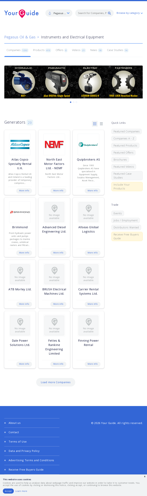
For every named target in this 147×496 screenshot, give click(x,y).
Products (41, 50)
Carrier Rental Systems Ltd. (88, 291)
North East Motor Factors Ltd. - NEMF (54, 164)
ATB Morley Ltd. (20, 289)
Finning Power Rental (88, 343)
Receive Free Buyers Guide (126, 236)
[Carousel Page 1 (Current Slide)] (70, 102)
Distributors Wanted (126, 227)
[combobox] (94, 13)
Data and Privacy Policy (24, 451)
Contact (14, 432)
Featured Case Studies (123, 175)
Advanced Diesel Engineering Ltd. (54, 229)
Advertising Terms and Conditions (31, 460)
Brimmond (20, 227)
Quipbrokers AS (88, 159)
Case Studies (117, 50)
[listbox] (58, 13)
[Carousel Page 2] (73, 102)
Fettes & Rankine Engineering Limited (54, 347)
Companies (17, 50)
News (95, 50)
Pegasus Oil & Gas (19, 36)
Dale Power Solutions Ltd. (20, 343)
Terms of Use (18, 441)
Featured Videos (124, 166)
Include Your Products (122, 186)
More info (24, 190)
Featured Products (125, 145)
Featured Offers (124, 152)
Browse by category (128, 13)
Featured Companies (127, 131)
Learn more (21, 491)
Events (118, 213)
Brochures (120, 159)
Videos (78, 50)
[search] (109, 13)
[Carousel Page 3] (76, 102)
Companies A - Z (124, 138)
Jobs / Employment (126, 220)
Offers (61, 50)
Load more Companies (56, 382)
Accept (8, 491)
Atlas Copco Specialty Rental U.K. (19, 164)
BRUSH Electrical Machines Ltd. (54, 291)
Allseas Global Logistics (88, 229)
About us (15, 423)
